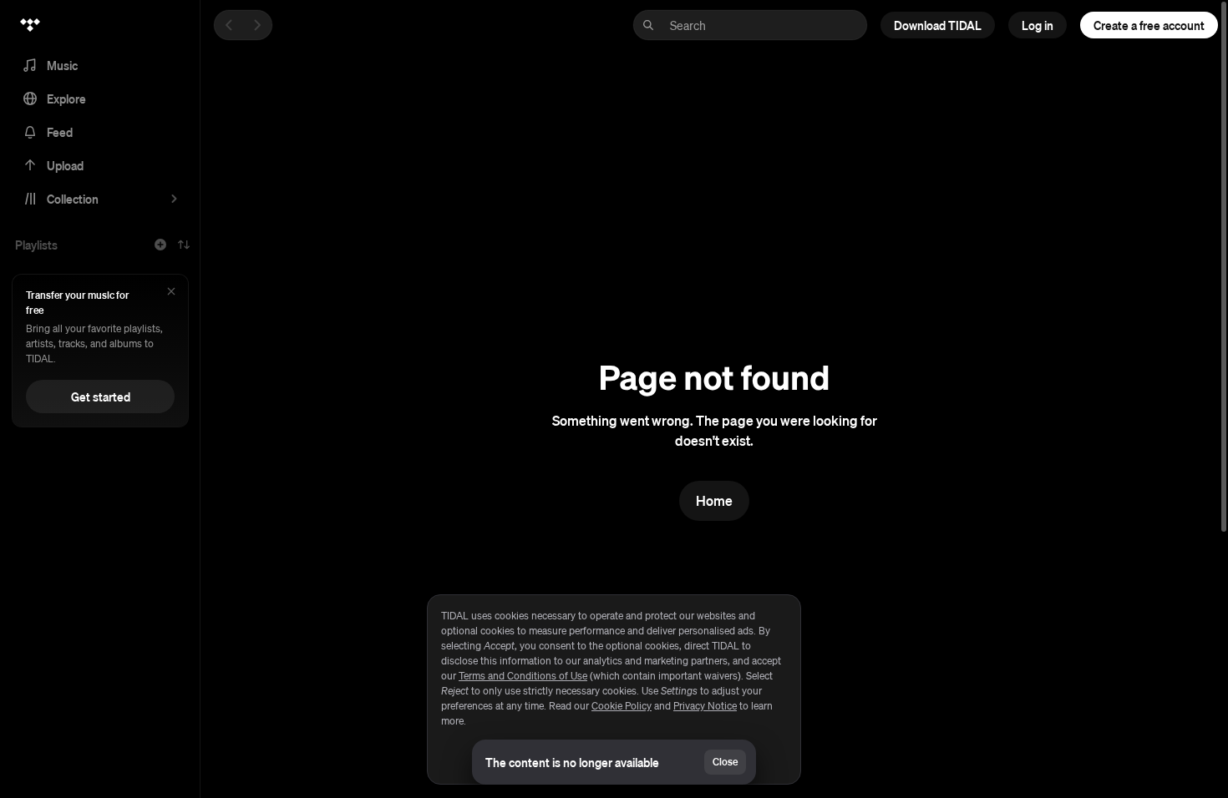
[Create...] (160, 244)
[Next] (257, 25)
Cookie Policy (621, 706)
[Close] (171, 292)
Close (725, 761)
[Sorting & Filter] (183, 244)
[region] (614, 689)
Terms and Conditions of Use (523, 675)
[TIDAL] (30, 25)
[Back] (229, 25)
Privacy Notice (705, 706)
